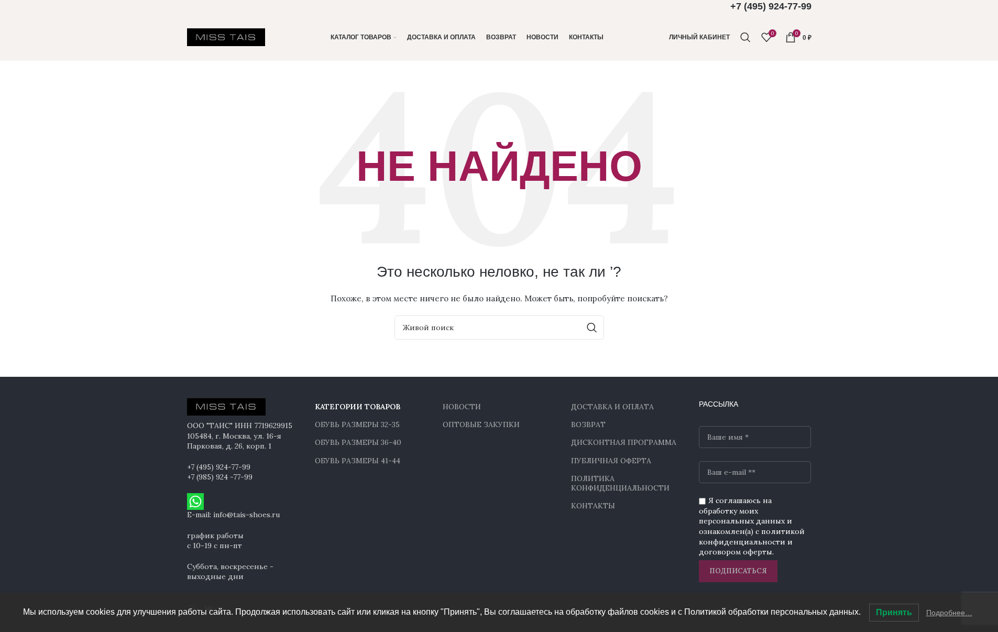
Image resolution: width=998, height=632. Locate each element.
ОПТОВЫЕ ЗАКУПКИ (481, 424)
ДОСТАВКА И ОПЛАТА (612, 406)
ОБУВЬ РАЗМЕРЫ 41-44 (357, 460)
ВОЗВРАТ (588, 424)
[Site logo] (226, 36)
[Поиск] (745, 37)
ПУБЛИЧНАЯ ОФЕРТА (611, 460)
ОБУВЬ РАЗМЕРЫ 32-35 (357, 424)
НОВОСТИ (462, 406)
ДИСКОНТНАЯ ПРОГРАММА (623, 442)
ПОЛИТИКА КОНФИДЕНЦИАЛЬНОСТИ (620, 483)
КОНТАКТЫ (593, 505)
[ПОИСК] (592, 327)
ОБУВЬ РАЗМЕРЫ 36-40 (358, 442)
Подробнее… (949, 612)
